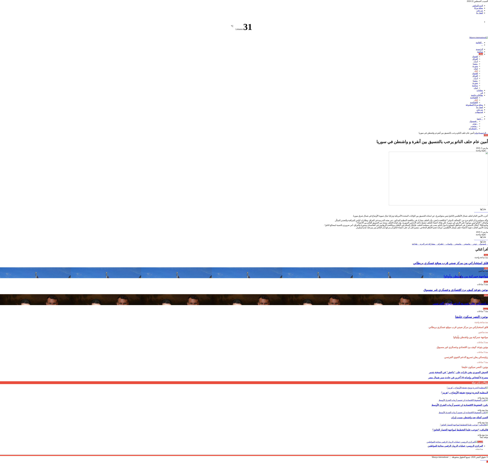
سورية (475, 66)
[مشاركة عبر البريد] (487, 211)
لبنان (476, 69)
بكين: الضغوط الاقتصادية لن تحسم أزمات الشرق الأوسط (460, 405)
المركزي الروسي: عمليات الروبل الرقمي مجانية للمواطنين (455, 446)
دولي (481, 54)
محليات (480, 90)
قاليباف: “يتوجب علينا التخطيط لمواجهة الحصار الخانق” (460, 429)
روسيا (475, 64)
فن (481, 93)
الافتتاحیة (474, 98)
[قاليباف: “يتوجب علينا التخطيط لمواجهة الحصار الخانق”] (464, 425)
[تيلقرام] (487, 459)
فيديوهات (479, 112)
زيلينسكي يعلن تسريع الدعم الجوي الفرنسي (460, 303)
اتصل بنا (479, 13)
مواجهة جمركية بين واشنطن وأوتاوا (466, 276)
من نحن (479, 10)
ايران (476, 61)
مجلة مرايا (478, 8)
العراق (475, 59)
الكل (476, 71)
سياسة (480, 52)
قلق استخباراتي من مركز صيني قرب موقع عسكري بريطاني (450, 263)
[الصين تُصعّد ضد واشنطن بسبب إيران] (463, 412)
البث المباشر (477, 6)
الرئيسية (479, 49)
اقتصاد (475, 56)
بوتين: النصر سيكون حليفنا (471, 316)
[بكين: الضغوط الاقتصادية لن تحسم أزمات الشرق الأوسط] (463, 400)
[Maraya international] (478, 37)
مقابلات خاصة (477, 95)
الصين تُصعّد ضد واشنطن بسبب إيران (469, 417)
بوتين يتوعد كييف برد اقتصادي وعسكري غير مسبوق (456, 289)
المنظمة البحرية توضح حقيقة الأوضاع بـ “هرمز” (464, 392)
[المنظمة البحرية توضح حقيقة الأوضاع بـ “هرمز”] (467, 388)
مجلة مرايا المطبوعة (474, 105)
